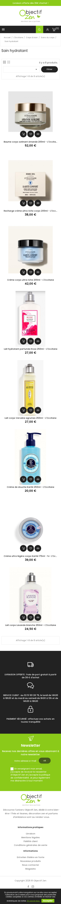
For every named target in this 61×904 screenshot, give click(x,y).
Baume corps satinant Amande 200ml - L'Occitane (31, 141)
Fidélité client (31, 841)
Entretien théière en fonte (30, 857)
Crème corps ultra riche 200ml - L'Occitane (30, 279)
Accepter (48, 900)
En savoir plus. (33, 901)
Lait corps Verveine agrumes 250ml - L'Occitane (30, 418)
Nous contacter (30, 864)
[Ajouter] (30, 134)
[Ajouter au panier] (23, 134)
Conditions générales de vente (30, 845)
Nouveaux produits (30, 861)
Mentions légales (30, 837)
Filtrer (49, 69)
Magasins (30, 868)
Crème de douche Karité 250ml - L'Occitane (30, 487)
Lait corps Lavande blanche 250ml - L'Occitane (30, 625)
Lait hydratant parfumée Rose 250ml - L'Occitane (30, 348)
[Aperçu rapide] (37, 134)
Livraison (30, 833)
